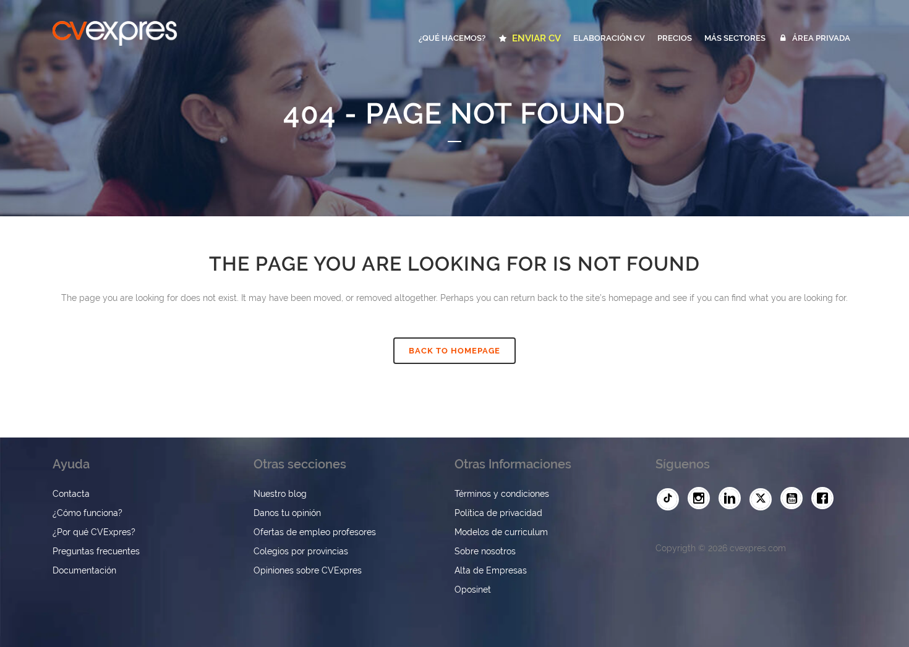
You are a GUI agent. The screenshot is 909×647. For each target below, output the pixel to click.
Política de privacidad (498, 513)
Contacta (71, 494)
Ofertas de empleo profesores (315, 532)
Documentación (84, 570)
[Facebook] (825, 499)
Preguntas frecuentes (96, 551)
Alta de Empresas (490, 570)
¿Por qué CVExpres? (94, 532)
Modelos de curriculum (501, 532)
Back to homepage (454, 350)
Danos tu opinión (287, 513)
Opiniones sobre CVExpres (308, 570)
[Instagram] (701, 499)
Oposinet (472, 589)
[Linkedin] (732, 499)
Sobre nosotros (485, 551)
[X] (763, 499)
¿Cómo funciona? (87, 513)
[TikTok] (671, 499)
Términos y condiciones (501, 494)
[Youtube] (794, 499)
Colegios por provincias (301, 551)
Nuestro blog (280, 494)
